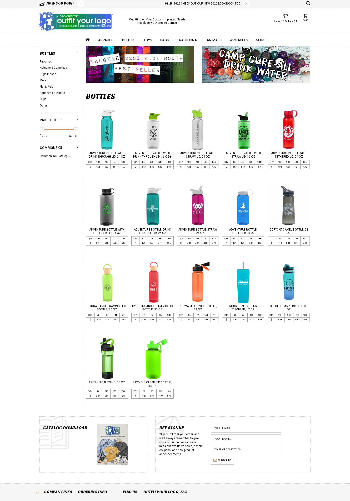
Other (43, 105)
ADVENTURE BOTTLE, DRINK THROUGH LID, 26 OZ (152, 231)
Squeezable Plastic (52, 93)
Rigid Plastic (48, 74)
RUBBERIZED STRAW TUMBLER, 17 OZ (243, 307)
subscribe (224, 460)
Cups (43, 99)
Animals (214, 40)
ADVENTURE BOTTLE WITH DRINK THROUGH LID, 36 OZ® (152, 154)
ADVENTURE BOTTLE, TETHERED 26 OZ (243, 231)
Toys (147, 40)
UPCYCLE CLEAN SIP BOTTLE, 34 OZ (152, 384)
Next (246, 3)
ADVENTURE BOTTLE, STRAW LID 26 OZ (197, 231)
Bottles (128, 40)
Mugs (260, 40)
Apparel (105, 40)
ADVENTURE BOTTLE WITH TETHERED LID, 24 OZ (288, 154)
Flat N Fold (46, 86)
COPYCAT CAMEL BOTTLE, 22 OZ (289, 231)
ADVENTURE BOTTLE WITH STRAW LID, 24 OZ (197, 154)
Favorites (46, 61)
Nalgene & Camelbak (53, 67)
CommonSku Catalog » (55, 156)
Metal (43, 80)
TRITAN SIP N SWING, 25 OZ (107, 382)
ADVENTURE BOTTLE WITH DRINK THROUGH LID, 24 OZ (107, 154)
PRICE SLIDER (59, 120)
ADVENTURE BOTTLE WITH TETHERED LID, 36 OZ (107, 231)
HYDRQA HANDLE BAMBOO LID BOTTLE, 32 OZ (152, 307)
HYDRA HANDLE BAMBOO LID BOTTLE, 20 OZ (107, 307)
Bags (164, 40)
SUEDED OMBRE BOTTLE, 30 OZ (288, 307)
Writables (239, 40)
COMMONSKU (59, 147)
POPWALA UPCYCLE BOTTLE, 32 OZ (198, 307)
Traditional (188, 40)
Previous (80, 3)
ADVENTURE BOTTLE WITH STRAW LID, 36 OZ (243, 154)
